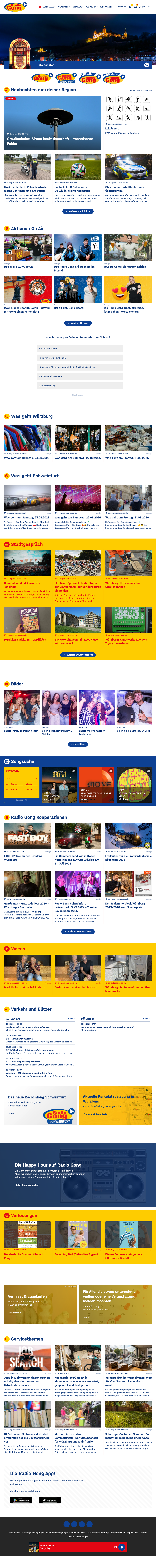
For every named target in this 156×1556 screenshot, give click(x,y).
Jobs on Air (105, 7)
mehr (71, 1018)
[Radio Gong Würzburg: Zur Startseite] (15, 7)
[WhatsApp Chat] (146, 65)
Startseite (40, 6)
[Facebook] (67, 1524)
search (149, 6)
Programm (63, 7)
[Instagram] (74, 1524)
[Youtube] (82, 1524)
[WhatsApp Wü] (89, 1524)
